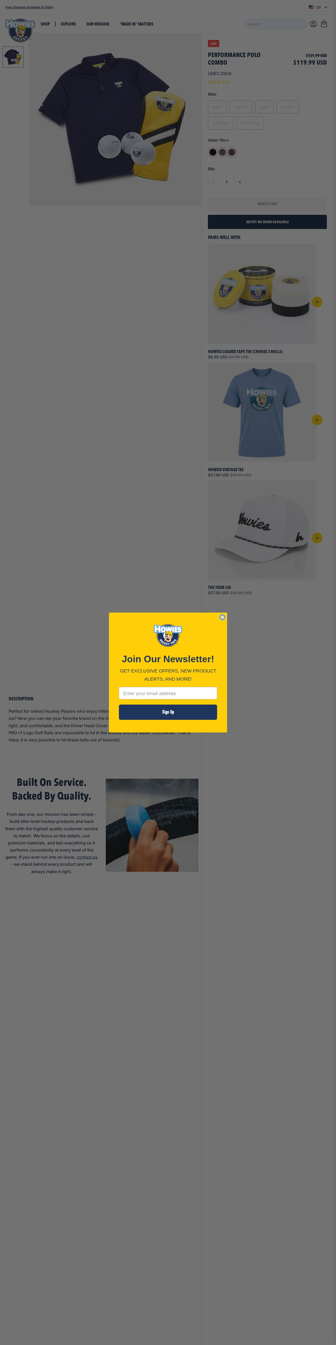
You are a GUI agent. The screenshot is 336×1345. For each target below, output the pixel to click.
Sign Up (168, 712)
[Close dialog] (222, 617)
